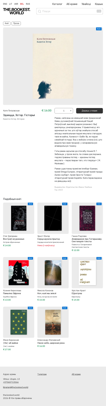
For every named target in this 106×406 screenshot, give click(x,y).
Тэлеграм (42, 374)
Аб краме (71, 4)
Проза (16, 23)
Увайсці (86, 4)
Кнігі (7, 23)
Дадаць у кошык (89, 110)
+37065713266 (11, 382)
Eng (5, 4)
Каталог (57, 4)
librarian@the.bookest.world (15, 387)
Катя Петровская (11, 110)
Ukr (16, 4)
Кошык (99, 4)
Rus (28, 4)
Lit (10, 4)
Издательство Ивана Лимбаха (79, 187)
